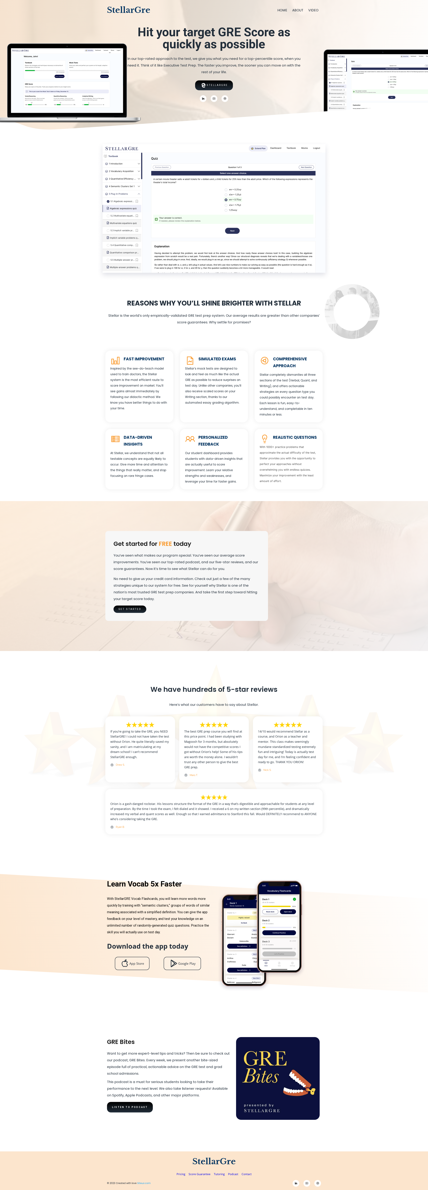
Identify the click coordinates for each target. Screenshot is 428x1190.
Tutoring (219, 1174)
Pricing (181, 1174)
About (297, 10)
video (313, 10)
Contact (247, 1174)
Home (282, 10)
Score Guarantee (199, 1174)
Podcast (233, 1174)
